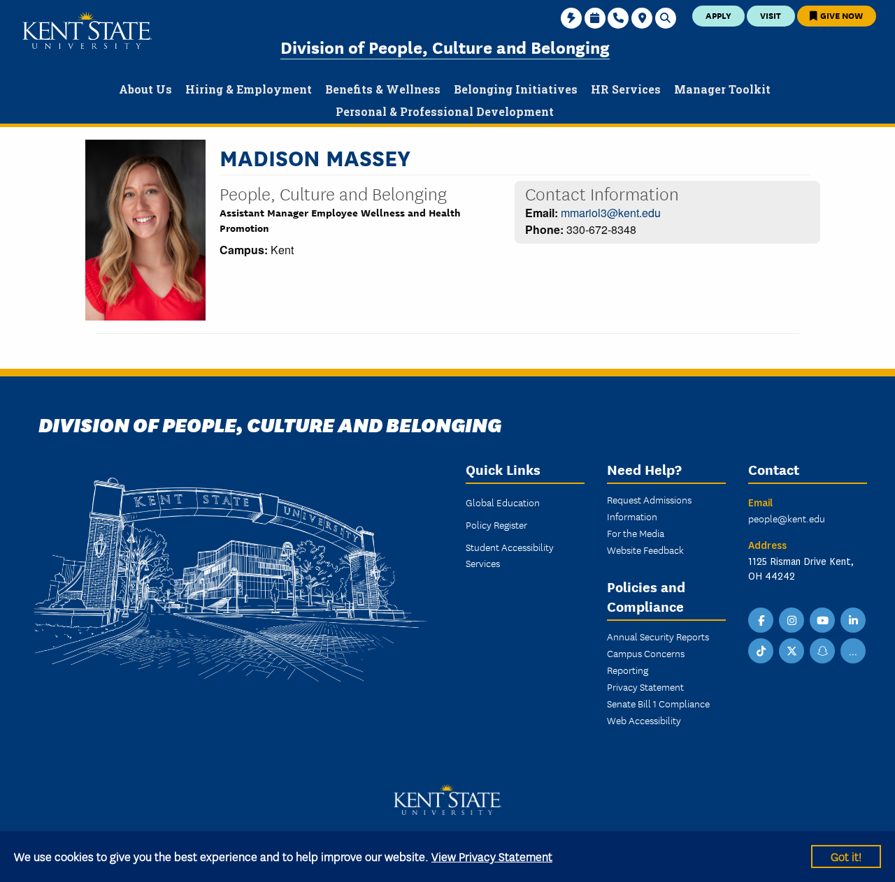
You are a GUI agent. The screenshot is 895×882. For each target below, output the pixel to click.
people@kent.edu (786, 518)
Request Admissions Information (649, 508)
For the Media (635, 533)
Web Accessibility (644, 720)
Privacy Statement (645, 686)
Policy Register (496, 524)
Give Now (840, 15)
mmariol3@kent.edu (611, 213)
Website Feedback (645, 549)
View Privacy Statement (491, 856)
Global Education (503, 502)
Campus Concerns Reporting (646, 661)
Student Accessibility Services (510, 554)
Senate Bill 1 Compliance (658, 703)
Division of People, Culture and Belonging (445, 46)
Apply (718, 15)
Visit (770, 15)
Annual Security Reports (658, 636)
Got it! (846, 856)
